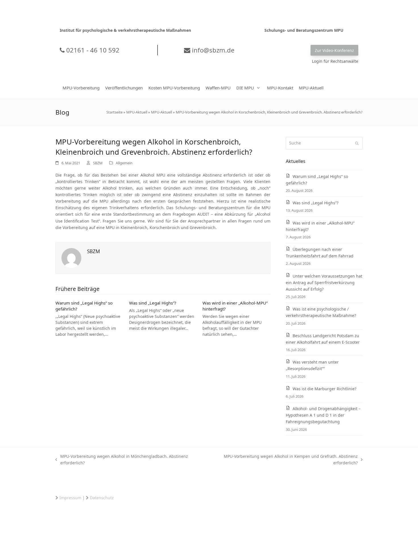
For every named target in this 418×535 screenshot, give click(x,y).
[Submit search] (357, 143)
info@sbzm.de (212, 50)
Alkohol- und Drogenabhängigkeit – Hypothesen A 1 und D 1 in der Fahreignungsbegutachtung (323, 415)
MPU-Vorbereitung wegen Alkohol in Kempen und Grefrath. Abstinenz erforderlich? (283, 460)
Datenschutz (102, 497)
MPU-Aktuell (136, 112)
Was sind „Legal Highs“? (152, 303)
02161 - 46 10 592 (92, 50)
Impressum (70, 497)
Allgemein (124, 162)
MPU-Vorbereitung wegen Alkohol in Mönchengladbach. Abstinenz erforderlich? (121, 460)
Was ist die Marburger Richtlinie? (324, 388)
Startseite (114, 112)
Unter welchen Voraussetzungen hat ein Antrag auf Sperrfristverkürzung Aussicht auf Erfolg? (324, 282)
